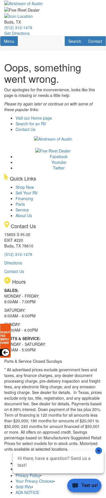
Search (76, 41)
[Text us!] (84, 486)
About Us (24, 215)
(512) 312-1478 (18, 27)
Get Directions (17, 33)
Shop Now (25, 187)
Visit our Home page (34, 118)
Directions (13, 263)
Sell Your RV (27, 193)
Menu (11, 41)
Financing (24, 198)
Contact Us (25, 129)
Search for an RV (31, 123)
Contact (97, 41)
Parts (20, 204)
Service (22, 210)
